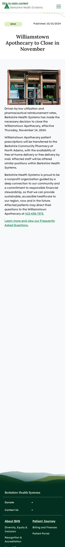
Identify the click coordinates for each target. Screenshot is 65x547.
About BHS (12, 521)
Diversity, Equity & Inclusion (16, 529)
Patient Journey (43, 521)
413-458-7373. (34, 213)
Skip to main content (15, 3)
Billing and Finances (44, 527)
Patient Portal (40, 533)
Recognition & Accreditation (13, 539)
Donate (9, 502)
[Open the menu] (59, 6)
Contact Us (11, 510)
